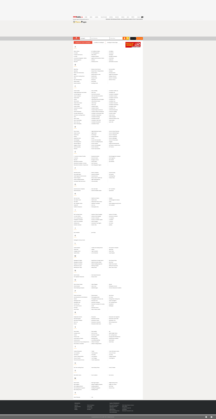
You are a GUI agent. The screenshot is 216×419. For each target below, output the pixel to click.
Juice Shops (93, 232)
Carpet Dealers (76, 97)
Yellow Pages (104, 17)
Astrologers (111, 54)
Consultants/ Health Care (113, 90)
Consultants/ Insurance (113, 95)
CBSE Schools (76, 101)
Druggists (110, 141)
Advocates (76, 61)
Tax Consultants (77, 352)
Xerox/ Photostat (77, 397)
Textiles (92, 351)
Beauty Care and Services (96, 69)
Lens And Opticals (94, 252)
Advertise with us (85, 19)
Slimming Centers (94, 338)
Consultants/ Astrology (95, 116)
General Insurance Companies (79, 188)
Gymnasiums (111, 190)
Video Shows (112, 407)
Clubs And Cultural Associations (97, 95)
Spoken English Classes (113, 333)
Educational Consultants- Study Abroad (81, 164)
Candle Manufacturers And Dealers (80, 92)
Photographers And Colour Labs (97, 298)
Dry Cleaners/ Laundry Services (114, 145)
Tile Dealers (93, 354)
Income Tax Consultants (78, 221)
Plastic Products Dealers (95, 309)
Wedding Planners (94, 389)
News (91, 17)
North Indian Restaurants (96, 275)
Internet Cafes (94, 224)
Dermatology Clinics (77, 141)
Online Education (77, 286)
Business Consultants (113, 77)
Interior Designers (94, 221)
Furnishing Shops (112, 176)
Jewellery (110, 224)
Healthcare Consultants (95, 203)
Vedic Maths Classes (77, 375)
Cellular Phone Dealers (78, 102)
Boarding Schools (94, 83)
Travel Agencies (112, 358)
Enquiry (76, 407)
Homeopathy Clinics (95, 206)
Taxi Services (76, 354)
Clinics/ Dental (76, 118)
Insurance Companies (95, 217)
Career (96, 17)
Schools (75, 334)
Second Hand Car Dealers (78, 338)
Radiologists (111, 305)
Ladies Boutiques (77, 247)
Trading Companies (112, 356)
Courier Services (112, 115)
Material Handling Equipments (96, 263)
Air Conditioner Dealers (95, 51)
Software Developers (95, 341)
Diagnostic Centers (77, 145)
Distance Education (94, 136)
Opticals (110, 284)
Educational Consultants (78, 161)
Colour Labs (93, 104)
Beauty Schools (94, 77)
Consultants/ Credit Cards (96, 120)
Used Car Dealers (112, 367)
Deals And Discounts (113, 412)
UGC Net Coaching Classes (79, 367)
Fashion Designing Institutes (79, 179)
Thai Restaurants (94, 352)
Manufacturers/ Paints (78, 267)
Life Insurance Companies (113, 247)
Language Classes (77, 251)
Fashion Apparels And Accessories (80, 176)
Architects (93, 59)
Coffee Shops (93, 102)
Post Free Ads (139, 38)
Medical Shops (94, 267)
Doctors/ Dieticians (94, 146)
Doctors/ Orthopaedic (113, 134)
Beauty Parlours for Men (95, 74)
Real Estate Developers (78, 320)
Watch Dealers (76, 382)
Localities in (96, 42)
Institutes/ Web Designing (96, 216)
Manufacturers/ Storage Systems (97, 260)
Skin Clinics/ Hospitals (95, 334)
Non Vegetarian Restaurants (79, 276)
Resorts (75, 323)
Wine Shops (111, 386)
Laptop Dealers (76, 252)
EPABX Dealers (94, 161)
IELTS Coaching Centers (78, 217)
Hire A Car (93, 205)
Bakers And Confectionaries (79, 72)
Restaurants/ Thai (112, 320)
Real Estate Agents (77, 318)
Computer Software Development (97, 111)
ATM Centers (111, 58)
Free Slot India (89, 407)
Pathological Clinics (77, 300)
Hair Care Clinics (77, 198)
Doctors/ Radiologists (113, 138)
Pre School (111, 297)
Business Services (112, 79)
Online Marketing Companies (79, 287)
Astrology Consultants (113, 56)
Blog (128, 17)
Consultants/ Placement (113, 102)
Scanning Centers (77, 333)
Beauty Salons (94, 76)
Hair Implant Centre (77, 199)
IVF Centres (111, 223)
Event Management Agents (96, 164)
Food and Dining (94, 181)
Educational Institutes (95, 156)
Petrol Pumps (76, 309)
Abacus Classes (76, 51)
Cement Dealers (77, 104)
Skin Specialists (94, 336)
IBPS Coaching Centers (78, 214)
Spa (109, 331)
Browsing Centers (112, 72)
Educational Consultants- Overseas (80, 163)
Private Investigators (112, 300)
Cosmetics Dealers (112, 113)
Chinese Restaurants (77, 111)
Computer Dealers (94, 106)
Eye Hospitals (111, 159)
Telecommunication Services (79, 359)
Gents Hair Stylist (94, 188)
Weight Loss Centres (112, 384)
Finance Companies (95, 172)
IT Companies (111, 217)
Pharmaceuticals (94, 295)
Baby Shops (76, 69)
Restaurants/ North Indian (113, 318)
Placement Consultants (95, 302)
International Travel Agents (96, 223)
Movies (111, 17)
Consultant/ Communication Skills (97, 113)
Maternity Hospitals (94, 265)
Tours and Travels (112, 352)
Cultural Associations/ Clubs (114, 118)
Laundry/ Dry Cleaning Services (97, 247)
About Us (76, 405)
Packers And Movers (77, 295)
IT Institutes (111, 219)
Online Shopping (94, 284)
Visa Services (111, 375)
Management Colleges (78, 260)
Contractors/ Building (113, 111)
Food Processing (112, 172)
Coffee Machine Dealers (95, 101)
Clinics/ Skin (93, 92)
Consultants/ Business (95, 118)
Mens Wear (111, 262)
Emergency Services (95, 159)
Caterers (75, 99)
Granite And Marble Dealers (96, 190)
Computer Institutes (95, 108)
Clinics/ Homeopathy (77, 123)
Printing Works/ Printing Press (114, 298)
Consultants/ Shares (112, 106)
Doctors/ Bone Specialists (96, 139)
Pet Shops (76, 307)
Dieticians (75, 148)
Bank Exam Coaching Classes (79, 76)
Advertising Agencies (77, 59)
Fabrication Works (77, 172)
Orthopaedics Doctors (113, 286)
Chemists (75, 109)
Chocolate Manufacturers (78, 113)
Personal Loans (76, 304)
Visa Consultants (94, 375)
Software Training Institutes (96, 343)
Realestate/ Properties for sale (127, 410)
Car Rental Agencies (77, 94)
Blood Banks (93, 81)
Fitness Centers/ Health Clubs (96, 177)
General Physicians (77, 190)
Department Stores (77, 138)
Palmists (75, 298)
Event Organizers (112, 158)
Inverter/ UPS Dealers (113, 214)
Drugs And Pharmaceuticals (114, 143)
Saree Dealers (76, 331)
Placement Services (94, 307)
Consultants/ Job (112, 99)
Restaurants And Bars (95, 318)
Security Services (77, 340)
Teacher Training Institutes (79, 356)
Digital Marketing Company (96, 131)
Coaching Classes (94, 97)
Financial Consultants (95, 174)
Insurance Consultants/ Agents (97, 219)
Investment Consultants (113, 216)
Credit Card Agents (112, 116)
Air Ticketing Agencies (95, 52)
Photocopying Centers (95, 297)
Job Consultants (77, 232)
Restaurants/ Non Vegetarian (114, 316)
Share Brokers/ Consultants (79, 343)
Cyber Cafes (111, 122)
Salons (110, 323)
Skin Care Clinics (94, 333)
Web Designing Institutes (78, 386)
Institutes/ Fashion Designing (96, 214)
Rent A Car (76, 322)
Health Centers (94, 199)
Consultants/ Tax (112, 108)
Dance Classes (76, 131)
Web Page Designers (95, 382)
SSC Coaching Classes (113, 334)
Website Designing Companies (96, 384)
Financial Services (94, 176)
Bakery (75, 74)
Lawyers (92, 249)
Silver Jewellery (94, 331)
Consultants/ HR (112, 92)
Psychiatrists (111, 304)
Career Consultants (77, 95)
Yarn (92, 397)
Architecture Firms (94, 61)
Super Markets (111, 340)
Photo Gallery (124, 406)
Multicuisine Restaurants (113, 265)
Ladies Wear (76, 249)
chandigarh (101, 42)
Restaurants (93, 316)
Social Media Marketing (95, 340)
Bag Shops (76, 70)
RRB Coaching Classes (113, 322)
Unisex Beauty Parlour (95, 367)
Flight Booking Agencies (95, 179)
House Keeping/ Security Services (115, 203)
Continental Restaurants (113, 109)
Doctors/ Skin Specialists (113, 139)
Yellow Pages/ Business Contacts (128, 405)
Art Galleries (111, 51)
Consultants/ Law (112, 101)
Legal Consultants (94, 251)
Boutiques (111, 70)
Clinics (75, 116)
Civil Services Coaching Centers (79, 115)
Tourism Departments (95, 359)
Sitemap (76, 409)
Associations (111, 52)
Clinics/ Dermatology (77, 120)
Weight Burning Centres (113, 382)
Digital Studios (94, 133)
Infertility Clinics (76, 223)
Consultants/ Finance (95, 123)
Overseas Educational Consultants (115, 287)
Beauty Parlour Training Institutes (97, 70)
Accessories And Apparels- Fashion (80, 58)
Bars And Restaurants (78, 79)
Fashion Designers (77, 177)
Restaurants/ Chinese (95, 320)
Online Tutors (93, 286)
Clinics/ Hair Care (77, 122)
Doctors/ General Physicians (114, 131)
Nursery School (94, 276)
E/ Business (76, 158)
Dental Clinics (76, 134)
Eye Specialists (111, 161)
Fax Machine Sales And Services (79, 181)
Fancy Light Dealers (77, 174)
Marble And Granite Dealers (96, 262)
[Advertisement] (108, 8)
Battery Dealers (77, 81)
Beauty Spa (93, 79)
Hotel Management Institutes (114, 199)
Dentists (75, 136)
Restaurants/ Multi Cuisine (96, 323)
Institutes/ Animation (77, 224)
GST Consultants (112, 188)
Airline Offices (93, 54)
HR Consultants (112, 205)
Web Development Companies (79, 387)
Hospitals (110, 198)
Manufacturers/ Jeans (78, 265)
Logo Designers (112, 252)
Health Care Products (95, 198)
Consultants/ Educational (95, 122)
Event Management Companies (114, 156)
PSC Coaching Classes (113, 302)
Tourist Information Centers (114, 351)
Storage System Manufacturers (114, 336)
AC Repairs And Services (78, 54)
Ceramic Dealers (77, 106)
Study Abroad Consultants (113, 338)
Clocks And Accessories (95, 94)
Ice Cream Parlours (77, 216)
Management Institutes (78, 262)
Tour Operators (94, 356)
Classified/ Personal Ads (126, 407)
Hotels (110, 201)
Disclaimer (89, 409)
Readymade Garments (78, 316)
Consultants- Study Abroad (96, 115)
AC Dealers (76, 52)
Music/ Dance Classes (113, 267)
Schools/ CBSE (76, 336)
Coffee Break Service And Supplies (97, 99)
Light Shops (111, 249)
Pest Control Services (78, 305)
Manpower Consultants (78, 263)
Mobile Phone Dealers (113, 263)
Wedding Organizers (95, 386)
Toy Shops (111, 354)
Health (117, 17)
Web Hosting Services (78, 389)
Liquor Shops (111, 251)
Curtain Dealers (112, 120)
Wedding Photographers (95, 387)
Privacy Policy (89, 406)
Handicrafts (76, 205)
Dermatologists (76, 139)
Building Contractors (112, 76)
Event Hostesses (94, 163)
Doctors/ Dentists (94, 143)
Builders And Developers (113, 74)
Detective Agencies (77, 143)
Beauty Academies (77, 83)
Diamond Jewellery (77, 146)
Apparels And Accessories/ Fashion (97, 58)
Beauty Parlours (94, 72)
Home (86, 17)
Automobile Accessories (113, 61)
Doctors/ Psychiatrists (113, 136)
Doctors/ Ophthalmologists (114, 133)
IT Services (111, 221)
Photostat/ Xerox (94, 300)
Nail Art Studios (76, 275)
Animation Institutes (95, 56)
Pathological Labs (77, 302)
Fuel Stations (111, 174)
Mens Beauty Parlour (113, 260)
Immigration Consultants (78, 219)
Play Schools (111, 295)
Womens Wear (111, 387)
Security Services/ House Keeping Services (81, 341)
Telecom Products (77, 358)
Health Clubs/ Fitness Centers (96, 201)
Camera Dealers (77, 90)
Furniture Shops (112, 177)
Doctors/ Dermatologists (96, 145)
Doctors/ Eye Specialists (95, 148)
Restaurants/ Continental (95, 322)
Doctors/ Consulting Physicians (97, 141)
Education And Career (113, 406)
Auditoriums (111, 59)
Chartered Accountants (78, 108)
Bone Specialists (112, 69)
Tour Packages (94, 358)
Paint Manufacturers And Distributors (80, 297)
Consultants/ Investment (113, 97)
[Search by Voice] (124, 38)
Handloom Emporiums (78, 206)
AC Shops (75, 56)
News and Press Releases (114, 405)
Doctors (92, 138)
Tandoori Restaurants (78, 351)
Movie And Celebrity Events (114, 410)
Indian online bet (112, 409)
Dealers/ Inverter (77, 133)
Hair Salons (76, 201)
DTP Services (111, 146)
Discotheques (93, 134)
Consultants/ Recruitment (113, 104)
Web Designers (76, 384)
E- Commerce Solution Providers (80, 156)
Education (75, 159)
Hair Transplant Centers (78, 203)
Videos (122, 17)
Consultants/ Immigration (113, 94)
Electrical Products (94, 158)
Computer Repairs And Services (97, 109)
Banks (75, 77)
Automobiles (124, 409)
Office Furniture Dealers (78, 284)
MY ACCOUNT (133, 38)
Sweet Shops (111, 341)
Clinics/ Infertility (94, 90)
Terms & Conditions (90, 405)
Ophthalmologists (94, 287)
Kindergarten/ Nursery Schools (79, 240)
